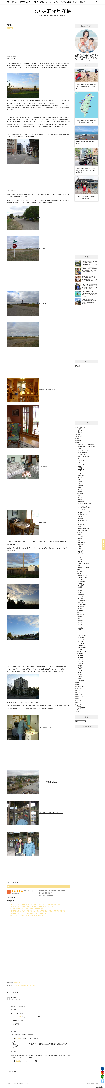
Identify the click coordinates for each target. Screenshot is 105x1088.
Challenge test (81, 540)
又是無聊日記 (81, 571)
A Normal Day (81, 589)
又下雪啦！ (80, 624)
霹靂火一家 (43, 2)
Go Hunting (80, 573)
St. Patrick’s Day (81, 454)
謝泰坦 (75, 2)
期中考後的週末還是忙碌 (84, 507)
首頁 (8, 2)
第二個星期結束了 (82, 524)
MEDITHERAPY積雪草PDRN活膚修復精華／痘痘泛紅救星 (27, 915)
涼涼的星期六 (81, 608)
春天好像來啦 (81, 470)
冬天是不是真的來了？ (83, 600)
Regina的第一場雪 (82, 635)
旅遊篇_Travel (79, 696)
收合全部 (82, 427)
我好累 (79, 526)
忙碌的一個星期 (82, 645)
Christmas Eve (81, 553)
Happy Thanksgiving (82, 639)
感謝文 (79, 448)
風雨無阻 (80, 491)
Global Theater (81, 505)
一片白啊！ (80, 546)
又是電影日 (80, 481)
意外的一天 (80, 612)
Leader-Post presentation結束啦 (85, 503)
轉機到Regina (81, 680)
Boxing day (80, 550)
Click (103, 544)
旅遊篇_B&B (79, 694)
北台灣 (77, 682)
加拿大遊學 (32, 985)
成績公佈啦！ (81, 598)
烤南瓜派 (80, 477)
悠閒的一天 (80, 673)
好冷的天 (80, 513)
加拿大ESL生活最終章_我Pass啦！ (86, 444)
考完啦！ (80, 559)
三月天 (79, 483)
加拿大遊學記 (54, 2)
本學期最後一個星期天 (83, 563)
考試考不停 (80, 516)
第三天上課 (80, 655)
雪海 (79, 479)
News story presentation (83, 528)
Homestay (18, 985)
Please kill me (81, 532)
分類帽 (79, 669)
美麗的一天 (80, 661)
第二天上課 (80, 657)
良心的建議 (80, 544)
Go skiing (80, 489)
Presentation (80, 632)
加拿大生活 (9, 28)
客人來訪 (80, 593)
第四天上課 (80, 653)
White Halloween (82, 602)
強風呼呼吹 (80, 518)
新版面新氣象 (81, 501)
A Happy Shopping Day (83, 596)
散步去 (79, 495)
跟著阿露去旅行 (25, 2)
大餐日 (79, 466)
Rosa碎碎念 (79, 437)
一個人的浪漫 (81, 606)
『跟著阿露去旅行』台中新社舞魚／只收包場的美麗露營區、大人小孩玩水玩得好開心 (35, 904)
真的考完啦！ (81, 458)
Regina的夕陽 (81, 671)
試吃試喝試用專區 (80, 708)
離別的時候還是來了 (83, 452)
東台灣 (77, 698)
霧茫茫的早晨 (81, 637)
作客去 (79, 548)
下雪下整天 (80, 485)
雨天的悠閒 (80, 641)
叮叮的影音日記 (66, 2)
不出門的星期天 (82, 647)
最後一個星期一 (82, 464)
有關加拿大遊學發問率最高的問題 (86, 446)
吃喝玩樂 (78, 688)
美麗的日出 (80, 462)
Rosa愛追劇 (79, 433)
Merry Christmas (81, 555)
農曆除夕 (80, 499)
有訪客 (79, 487)
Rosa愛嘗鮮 (79, 431)
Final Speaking (81, 460)
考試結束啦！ (81, 610)
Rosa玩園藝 (79, 435)
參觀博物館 (80, 663)
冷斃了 (79, 630)
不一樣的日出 (81, 614)
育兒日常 (78, 702)
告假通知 (80, 557)
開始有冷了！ (81, 622)
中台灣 (77, 438)
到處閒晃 (80, 678)
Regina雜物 (79, 429)
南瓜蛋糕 (80, 618)
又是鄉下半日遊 (82, 594)
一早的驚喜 (80, 493)
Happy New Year (81, 542)
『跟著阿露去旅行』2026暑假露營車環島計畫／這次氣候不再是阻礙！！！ (31, 906)
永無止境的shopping (82, 577)
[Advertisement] (38, 43)
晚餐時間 (80, 676)
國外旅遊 (78, 692)
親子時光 (14, 2)
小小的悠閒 (80, 474)
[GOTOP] (102, 1081)
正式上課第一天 (82, 659)
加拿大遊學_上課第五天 (84, 651)
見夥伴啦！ (80, 591)
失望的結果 (80, 667)
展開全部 (77, 427)
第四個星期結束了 (82, 514)
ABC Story (80, 620)
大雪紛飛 (80, 561)
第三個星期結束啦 (82, 520)
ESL (13, 985)
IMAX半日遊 (81, 643)
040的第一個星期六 (82, 530)
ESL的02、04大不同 (83, 450)
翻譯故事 (80, 583)
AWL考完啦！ (81, 475)
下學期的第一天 (82, 604)
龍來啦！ (80, 497)
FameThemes (95, 1083)
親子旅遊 (78, 706)
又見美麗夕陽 (81, 585)
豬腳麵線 (80, 534)
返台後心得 (79, 712)
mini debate (80, 472)
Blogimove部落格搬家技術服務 (97, 1087)
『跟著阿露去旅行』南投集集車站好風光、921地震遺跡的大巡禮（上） (30, 913)
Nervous (79, 634)
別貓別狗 (83, 2)
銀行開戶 (80, 674)
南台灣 (77, 684)
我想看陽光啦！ (82, 587)
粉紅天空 (80, 616)
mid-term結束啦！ (82, 509)
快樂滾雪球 (80, 468)
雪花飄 (79, 522)
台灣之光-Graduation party (84, 456)
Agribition (80, 569)
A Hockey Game (81, 626)
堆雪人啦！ (80, 538)
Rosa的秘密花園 (52, 11)
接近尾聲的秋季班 (82, 575)
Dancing (79, 565)
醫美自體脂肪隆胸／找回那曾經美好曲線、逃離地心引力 (26, 909)
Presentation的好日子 (83, 581)
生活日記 (35, 2)
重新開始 (80, 665)
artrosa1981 (18, 28)
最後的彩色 (80, 649)
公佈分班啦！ (81, 536)
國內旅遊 (78, 690)
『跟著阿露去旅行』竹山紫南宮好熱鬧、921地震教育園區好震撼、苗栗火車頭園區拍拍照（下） (38, 911)
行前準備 (78, 704)
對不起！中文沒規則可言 (84, 567)
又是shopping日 (81, 579)
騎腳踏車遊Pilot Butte (83, 628)
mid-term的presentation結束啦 (85, 511)
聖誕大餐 (80, 552)
